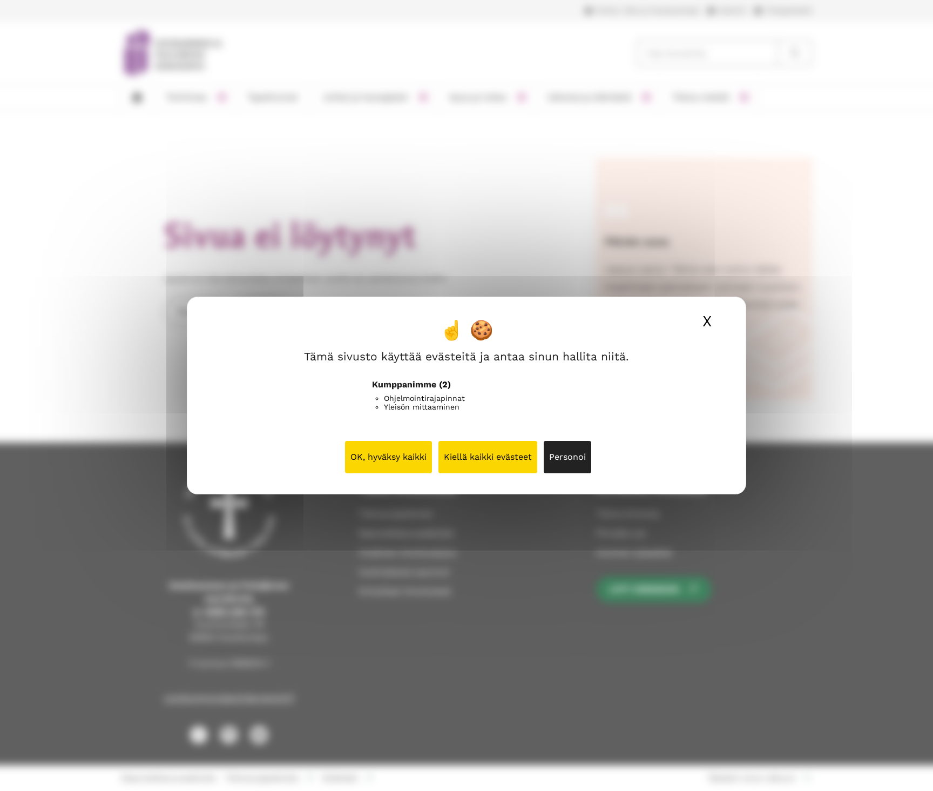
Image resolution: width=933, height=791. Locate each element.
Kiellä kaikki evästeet (488, 457)
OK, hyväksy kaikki (388, 457)
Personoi (567, 457)
